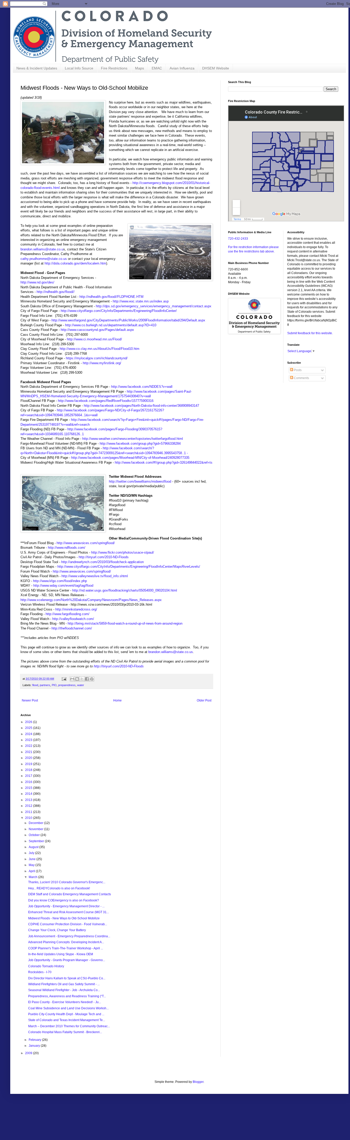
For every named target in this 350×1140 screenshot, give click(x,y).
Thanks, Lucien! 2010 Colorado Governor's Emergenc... (66, 882)
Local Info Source (79, 68)
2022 (29, 746)
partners (45, 685)
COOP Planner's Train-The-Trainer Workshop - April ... (65, 948)
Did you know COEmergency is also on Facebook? (63, 900)
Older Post (204, 700)
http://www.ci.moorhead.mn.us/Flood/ (94, 339)
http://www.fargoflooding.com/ (67, 614)
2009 (29, 1053)
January (35, 1045)
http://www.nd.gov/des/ (37, 282)
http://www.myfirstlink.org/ (102, 363)
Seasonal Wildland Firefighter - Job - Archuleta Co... (64, 990)
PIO (54, 685)
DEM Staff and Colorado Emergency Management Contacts (69, 894)
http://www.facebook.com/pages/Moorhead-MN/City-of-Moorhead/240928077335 (130, 458)
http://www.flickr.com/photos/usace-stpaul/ (122, 552)
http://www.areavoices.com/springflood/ (86, 543)
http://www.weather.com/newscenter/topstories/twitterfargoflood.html (132, 439)
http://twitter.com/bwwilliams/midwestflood (140, 481)
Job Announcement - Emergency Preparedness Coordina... (69, 936)
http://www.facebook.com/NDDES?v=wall (141, 387)
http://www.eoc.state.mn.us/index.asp (141, 301)
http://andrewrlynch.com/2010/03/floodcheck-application (102, 562)
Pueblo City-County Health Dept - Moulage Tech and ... (66, 1014)
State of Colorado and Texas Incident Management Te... (66, 1020)
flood (35, 685)
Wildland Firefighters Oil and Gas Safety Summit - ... (64, 984)
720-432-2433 (238, 238)
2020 (29, 758)
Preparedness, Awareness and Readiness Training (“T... (67, 996)
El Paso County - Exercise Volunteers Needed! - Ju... (64, 1002)
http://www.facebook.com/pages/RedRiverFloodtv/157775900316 (105, 401)
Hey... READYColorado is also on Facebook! (59, 888)
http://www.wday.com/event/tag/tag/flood (63, 585)
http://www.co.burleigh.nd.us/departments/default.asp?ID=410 (110, 325)
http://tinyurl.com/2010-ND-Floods (104, 557)
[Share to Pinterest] (91, 678)
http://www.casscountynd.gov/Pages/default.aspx (97, 330)
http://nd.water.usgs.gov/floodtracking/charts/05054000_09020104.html (124, 590)
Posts (297, 370)
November (36, 829)
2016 (29, 782)
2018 (29, 770)
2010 (29, 818)
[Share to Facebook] (86, 678)
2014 (29, 794)
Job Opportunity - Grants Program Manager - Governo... (66, 960)
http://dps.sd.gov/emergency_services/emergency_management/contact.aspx (153, 306)
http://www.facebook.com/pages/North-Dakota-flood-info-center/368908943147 (141, 406)
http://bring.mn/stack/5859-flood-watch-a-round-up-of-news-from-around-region (125, 623)
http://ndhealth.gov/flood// (56, 292)
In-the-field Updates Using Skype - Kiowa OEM (60, 954)
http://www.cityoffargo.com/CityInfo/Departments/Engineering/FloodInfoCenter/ (119, 311)
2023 (29, 740)
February (35, 1040)
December (36, 823)
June (32, 859)
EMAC (157, 68)
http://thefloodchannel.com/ (72, 628)
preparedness (67, 685)
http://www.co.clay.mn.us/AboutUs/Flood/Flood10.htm (99, 349)
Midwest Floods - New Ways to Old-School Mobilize (64, 918)
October (34, 835)
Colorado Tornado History (46, 966)
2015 (29, 788)
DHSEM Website (215, 68)
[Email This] (72, 678)
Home (117, 700)
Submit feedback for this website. (310, 333)
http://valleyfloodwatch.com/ (73, 619)
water (80, 685)
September (37, 841)
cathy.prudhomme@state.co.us (43, 259)
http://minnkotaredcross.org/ (76, 609)
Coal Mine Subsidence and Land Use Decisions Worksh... (68, 1008)
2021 (29, 752)
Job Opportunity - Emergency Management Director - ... (66, 906)
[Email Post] (63, 678)
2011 (29, 812)
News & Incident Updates (36, 68)
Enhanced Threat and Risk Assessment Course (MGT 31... (68, 912)
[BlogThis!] (77, 678)
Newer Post (30, 700)
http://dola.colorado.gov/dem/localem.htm (75, 263)
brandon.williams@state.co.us (170, 652)
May (32, 865)
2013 (29, 800)
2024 (29, 734)
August (34, 847)
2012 (29, 806)
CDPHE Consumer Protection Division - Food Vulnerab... (67, 924)
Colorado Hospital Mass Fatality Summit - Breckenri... (65, 1032)
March (33, 877)
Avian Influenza (182, 68)
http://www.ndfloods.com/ (66, 547)
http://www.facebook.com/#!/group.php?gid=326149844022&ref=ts (163, 462)
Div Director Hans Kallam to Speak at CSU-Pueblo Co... (66, 978)
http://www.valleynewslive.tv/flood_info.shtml (94, 576)
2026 (29, 722)
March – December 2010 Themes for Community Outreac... (69, 1026)
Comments (301, 378)
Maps (139, 68)
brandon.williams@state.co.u (41, 249)
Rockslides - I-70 (40, 972)
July (32, 853)
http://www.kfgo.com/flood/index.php (60, 581)
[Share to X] (82, 678)
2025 (29, 728)
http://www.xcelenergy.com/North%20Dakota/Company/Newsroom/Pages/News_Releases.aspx (91, 600)
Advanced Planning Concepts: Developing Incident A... (66, 942)
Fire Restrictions (114, 68)
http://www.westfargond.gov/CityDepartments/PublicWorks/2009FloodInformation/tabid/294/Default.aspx (128, 320)
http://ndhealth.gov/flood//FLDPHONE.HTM (111, 297)
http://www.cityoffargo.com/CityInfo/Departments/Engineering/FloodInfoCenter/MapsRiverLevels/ (128, 566)
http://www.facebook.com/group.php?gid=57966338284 (140, 443)
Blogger (198, 1082)
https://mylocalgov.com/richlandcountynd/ (97, 358)
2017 (29, 776)
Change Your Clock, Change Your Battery (57, 930)
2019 (29, 764)
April (32, 871)
